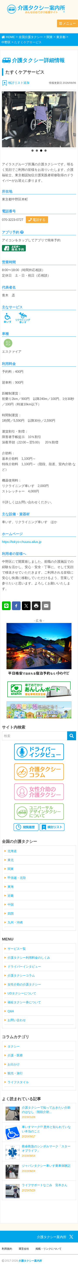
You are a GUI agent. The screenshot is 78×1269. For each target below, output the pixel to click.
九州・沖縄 (15, 922)
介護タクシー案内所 (30, 1260)
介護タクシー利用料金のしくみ (29, 957)
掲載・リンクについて (49, 1248)
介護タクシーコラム (21, 975)
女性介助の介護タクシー (24, 984)
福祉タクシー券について (24, 1002)
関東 (11, 869)
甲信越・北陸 (17, 878)
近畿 (11, 895)
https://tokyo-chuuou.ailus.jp (21, 542)
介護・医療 (15, 1055)
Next (70, 119)
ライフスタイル (18, 1082)
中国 (11, 904)
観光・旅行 (15, 1073)
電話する (39, 220)
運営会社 (24, 1248)
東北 (11, 860)
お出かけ (14, 1064)
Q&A (11, 1011)
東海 (11, 886)
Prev (7, 119)
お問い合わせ (17, 1020)
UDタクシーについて (22, 993)
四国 (11, 913)
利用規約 (7, 1248)
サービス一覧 (17, 948)
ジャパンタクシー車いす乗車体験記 (46, 1165)
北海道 (12, 851)
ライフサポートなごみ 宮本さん (44, 1185)
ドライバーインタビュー (24, 966)
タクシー (14, 1046)
